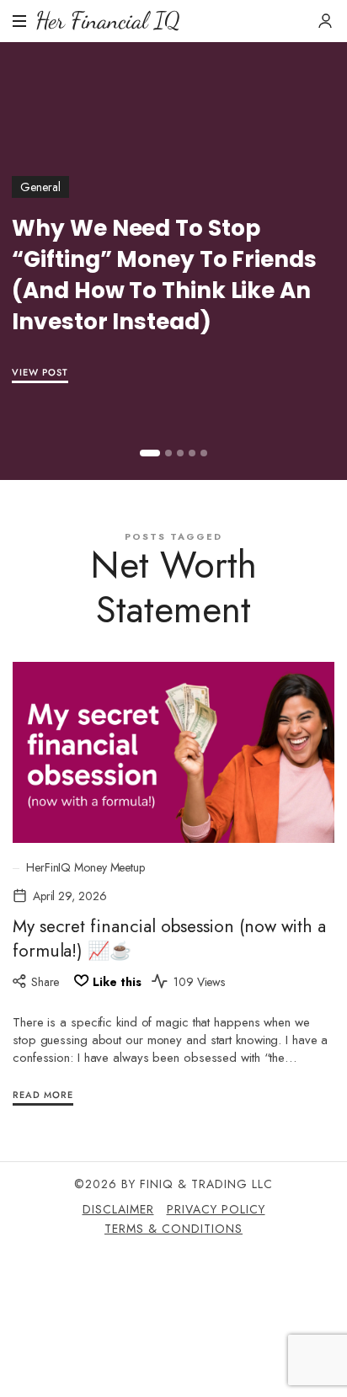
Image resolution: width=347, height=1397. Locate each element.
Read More (43, 1094)
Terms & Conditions (173, 1228)
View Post (40, 372)
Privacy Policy (216, 1209)
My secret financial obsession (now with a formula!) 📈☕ (169, 938)
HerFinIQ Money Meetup (85, 868)
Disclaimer (118, 1209)
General (40, 187)
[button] (150, 453)
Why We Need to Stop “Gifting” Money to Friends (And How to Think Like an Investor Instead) (164, 274)
